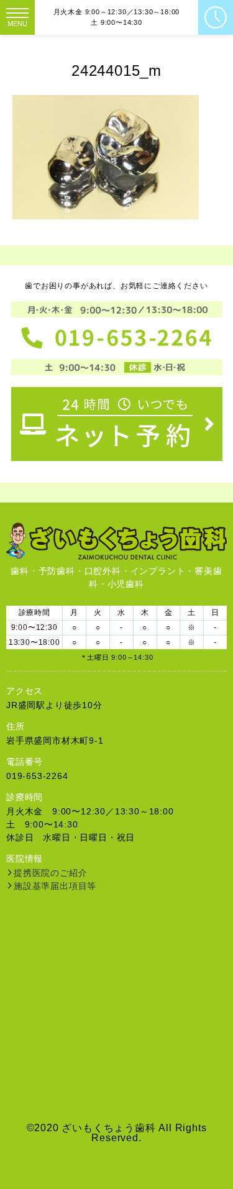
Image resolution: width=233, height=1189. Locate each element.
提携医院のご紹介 (50, 873)
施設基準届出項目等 (55, 886)
